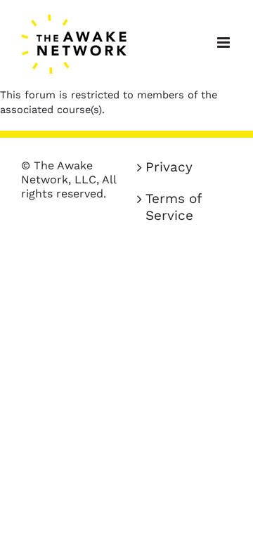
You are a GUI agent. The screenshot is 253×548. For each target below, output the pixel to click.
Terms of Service (173, 206)
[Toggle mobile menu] (224, 42)
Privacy (169, 167)
